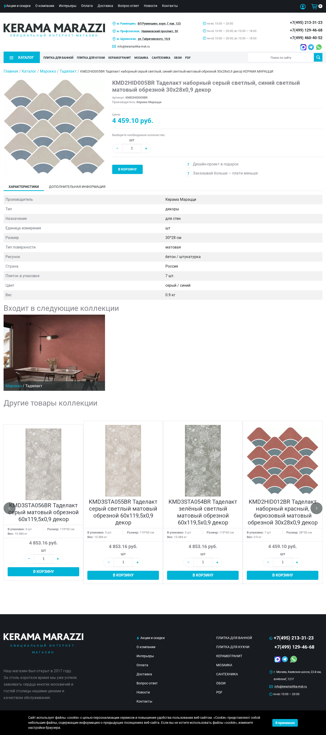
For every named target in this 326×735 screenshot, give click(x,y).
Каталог (29, 71)
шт (131, 140)
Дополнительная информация (77, 187)
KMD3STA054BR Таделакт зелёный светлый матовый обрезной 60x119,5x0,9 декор (202, 512)
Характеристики (24, 187)
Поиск (318, 57)
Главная (11, 71)
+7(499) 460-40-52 (306, 38)
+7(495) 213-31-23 (306, 22)
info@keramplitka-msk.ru (133, 46)
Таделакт (69, 71)
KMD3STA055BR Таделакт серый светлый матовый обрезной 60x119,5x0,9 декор (123, 512)
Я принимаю (285, 723)
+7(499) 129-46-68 (306, 30)
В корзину (127, 169)
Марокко (48, 71)
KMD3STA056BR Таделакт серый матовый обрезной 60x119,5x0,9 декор (43, 512)
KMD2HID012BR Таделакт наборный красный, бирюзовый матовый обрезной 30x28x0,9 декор (283, 512)
